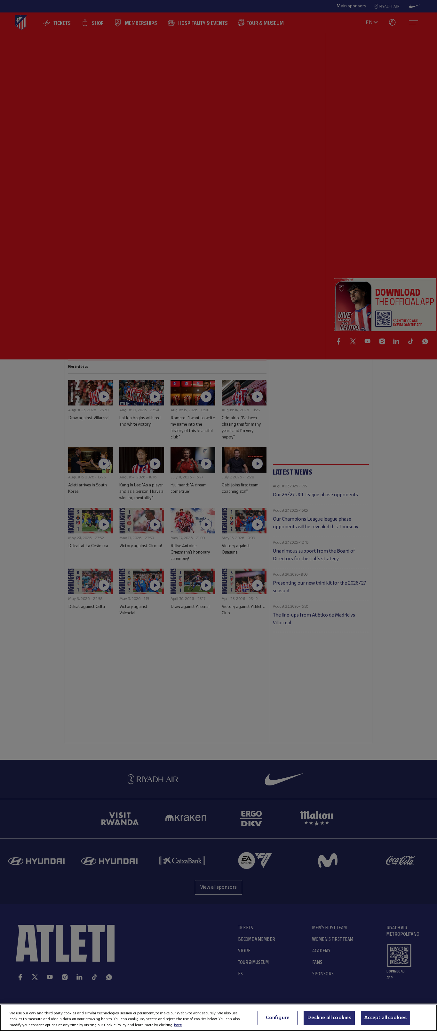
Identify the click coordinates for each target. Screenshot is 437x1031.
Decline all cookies (329, 1017)
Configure (278, 1017)
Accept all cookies (385, 1017)
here (178, 1025)
